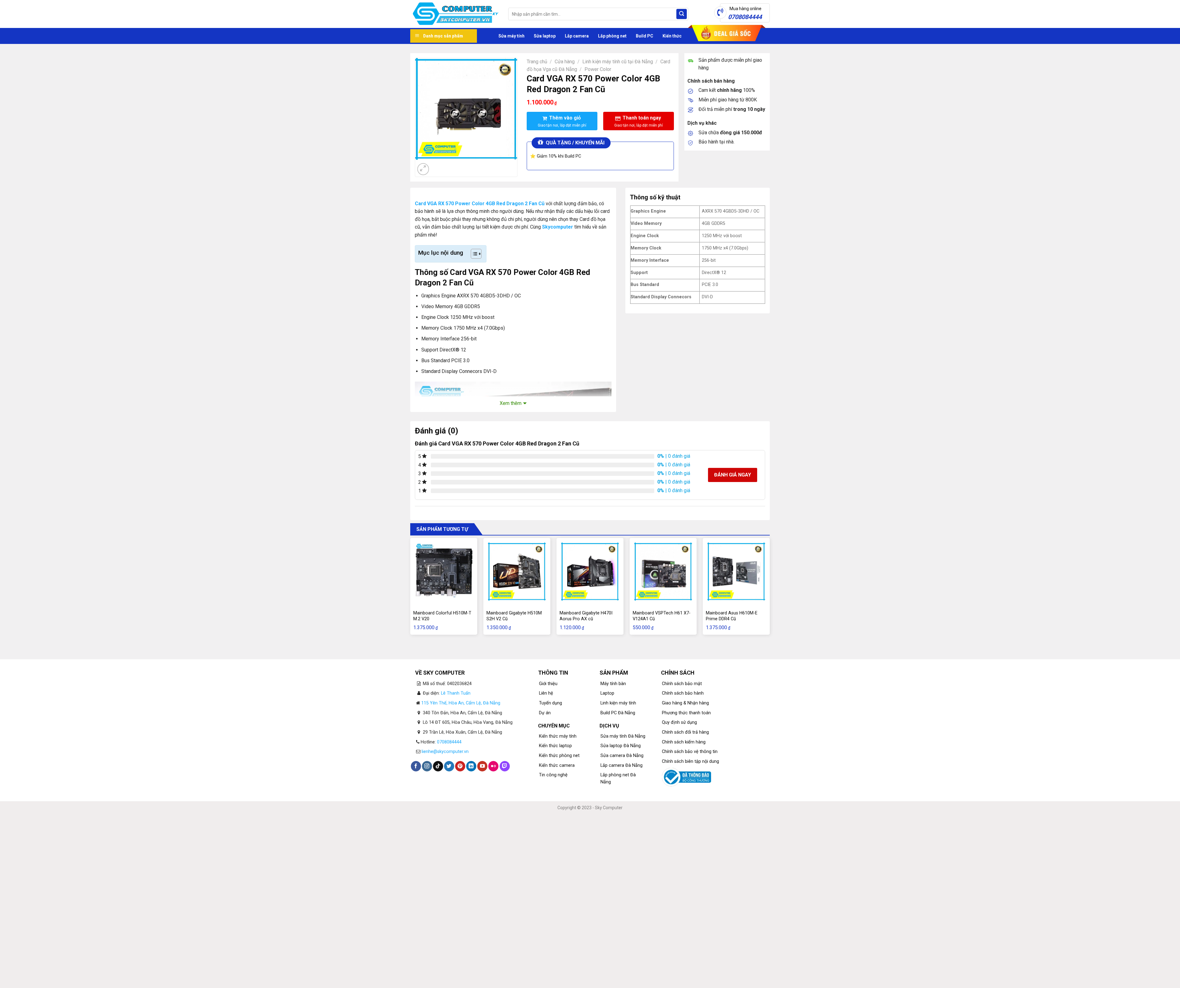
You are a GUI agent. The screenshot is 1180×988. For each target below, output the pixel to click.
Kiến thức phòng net (559, 755)
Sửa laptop (545, 35)
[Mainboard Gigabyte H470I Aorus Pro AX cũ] (590, 571)
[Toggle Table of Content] (473, 254)
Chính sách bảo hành (683, 693)
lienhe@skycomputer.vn (445, 751)
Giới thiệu (548, 683)
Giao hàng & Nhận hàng (685, 703)
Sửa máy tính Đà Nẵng (622, 736)
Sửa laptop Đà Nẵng (620, 745)
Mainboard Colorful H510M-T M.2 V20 (442, 615)
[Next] (438, 166)
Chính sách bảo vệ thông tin (690, 751)
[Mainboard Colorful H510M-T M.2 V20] (444, 571)
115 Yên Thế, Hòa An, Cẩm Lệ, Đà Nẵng (460, 703)
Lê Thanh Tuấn (455, 693)
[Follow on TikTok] (438, 766)
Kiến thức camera (557, 765)
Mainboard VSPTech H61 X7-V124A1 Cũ (661, 615)
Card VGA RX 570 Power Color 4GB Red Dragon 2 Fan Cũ (480, 203)
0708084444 (449, 742)
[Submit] (681, 14)
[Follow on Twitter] (449, 766)
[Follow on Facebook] (416, 766)
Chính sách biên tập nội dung (690, 761)
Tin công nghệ (553, 775)
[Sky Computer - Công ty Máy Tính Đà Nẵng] (454, 14)
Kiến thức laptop (555, 745)
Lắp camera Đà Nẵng (621, 765)
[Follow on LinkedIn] (471, 766)
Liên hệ (546, 693)
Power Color (597, 69)
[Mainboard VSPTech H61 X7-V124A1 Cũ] (663, 571)
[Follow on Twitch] (505, 766)
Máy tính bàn (613, 683)
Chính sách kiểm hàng (684, 742)
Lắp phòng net (612, 35)
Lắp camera (577, 35)
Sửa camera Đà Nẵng (621, 755)
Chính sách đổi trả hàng (685, 732)
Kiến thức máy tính (557, 736)
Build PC (644, 35)
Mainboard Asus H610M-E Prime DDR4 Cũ (731, 615)
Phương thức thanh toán (686, 713)
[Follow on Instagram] (427, 766)
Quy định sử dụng (679, 722)
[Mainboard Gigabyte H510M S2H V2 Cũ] (517, 571)
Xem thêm (510, 403)
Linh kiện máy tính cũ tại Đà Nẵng (617, 62)
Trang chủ (537, 62)
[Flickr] (493, 766)
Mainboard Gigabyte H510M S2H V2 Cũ (514, 615)
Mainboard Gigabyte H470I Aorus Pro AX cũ (586, 615)
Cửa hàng (565, 62)
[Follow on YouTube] (482, 766)
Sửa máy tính (511, 35)
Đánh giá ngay (732, 475)
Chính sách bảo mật (682, 683)
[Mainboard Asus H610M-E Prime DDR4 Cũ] (736, 571)
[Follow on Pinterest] (460, 766)
